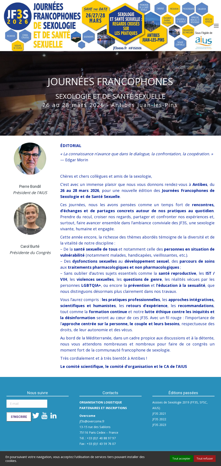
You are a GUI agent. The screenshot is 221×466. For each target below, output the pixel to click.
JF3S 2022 (159, 419)
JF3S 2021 (159, 413)
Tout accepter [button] (181, 458)
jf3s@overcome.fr (91, 421)
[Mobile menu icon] (216, 25)
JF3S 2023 (159, 425)
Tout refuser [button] (205, 458)
